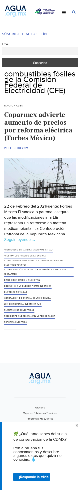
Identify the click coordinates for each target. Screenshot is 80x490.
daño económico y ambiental (22, 280)
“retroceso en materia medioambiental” (28, 250)
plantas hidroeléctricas (19, 310)
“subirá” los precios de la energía (25, 256)
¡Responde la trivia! (34, 477)
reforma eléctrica (15, 322)
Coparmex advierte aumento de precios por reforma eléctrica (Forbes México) (38, 126)
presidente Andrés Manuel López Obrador (29, 316)
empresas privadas (15, 292)
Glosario (40, 407)
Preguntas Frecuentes (40, 418)
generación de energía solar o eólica (27, 298)
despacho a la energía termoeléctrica (28, 286)
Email (5, 44)
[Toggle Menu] (64, 13)
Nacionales (13, 105)
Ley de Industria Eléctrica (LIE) (23, 304)
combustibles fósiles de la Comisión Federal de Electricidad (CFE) (33, 262)
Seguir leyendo (20, 239)
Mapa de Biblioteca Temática (40, 413)
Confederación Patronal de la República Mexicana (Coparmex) (35, 271)
